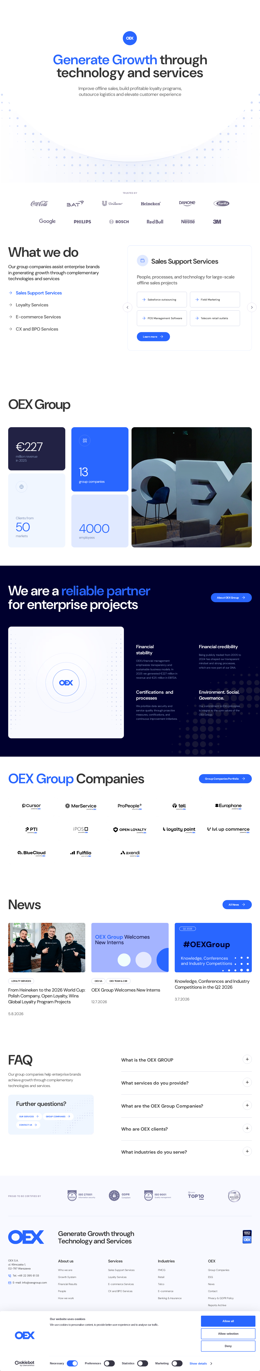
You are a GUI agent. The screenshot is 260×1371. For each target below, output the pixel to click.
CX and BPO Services (120, 1291)
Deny (228, 1346)
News (211, 1284)
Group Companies (218, 1270)
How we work (66, 1298)
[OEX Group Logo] (30, 1237)
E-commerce (165, 1291)
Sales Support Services (121, 1270)
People (62, 1291)
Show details (198, 1363)
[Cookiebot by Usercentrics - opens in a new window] (24, 1363)
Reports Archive (217, 1305)
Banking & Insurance (169, 1298)
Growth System (67, 1277)
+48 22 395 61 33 (26, 1275)
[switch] (109, 1363)
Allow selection (228, 1333)
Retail (161, 1277)
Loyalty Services (117, 1277)
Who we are (65, 1270)
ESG (210, 1277)
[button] (127, 307)
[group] (44, 293)
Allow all (228, 1321)
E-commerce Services (121, 1284)
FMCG (161, 1270)
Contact (212, 1291)
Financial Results (67, 1284)
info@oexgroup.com (30, 1282)
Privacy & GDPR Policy (221, 1298)
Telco (161, 1284)
